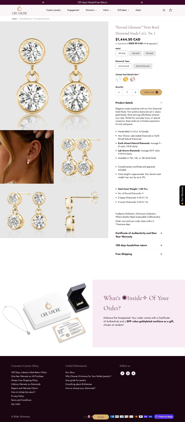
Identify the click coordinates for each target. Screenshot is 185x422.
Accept (101, 416)
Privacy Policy (17, 396)
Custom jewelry (53, 10)
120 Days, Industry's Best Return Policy (29, 372)
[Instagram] (128, 373)
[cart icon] (170, 10)
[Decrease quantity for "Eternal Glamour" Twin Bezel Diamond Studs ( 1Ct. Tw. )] (119, 92)
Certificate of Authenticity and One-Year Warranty (136, 234)
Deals (138, 10)
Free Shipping (124, 254)
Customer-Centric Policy (25, 365)
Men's (106, 10)
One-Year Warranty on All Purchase (27, 376)
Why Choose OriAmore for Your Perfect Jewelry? (88, 376)
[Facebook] (122, 373)
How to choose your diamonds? (80, 388)
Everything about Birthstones (78, 384)
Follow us (125, 365)
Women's (90, 10)
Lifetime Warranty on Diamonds (25, 384)
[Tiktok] (133, 373)
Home (14, 19)
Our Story (70, 372)
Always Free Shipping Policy (24, 380)
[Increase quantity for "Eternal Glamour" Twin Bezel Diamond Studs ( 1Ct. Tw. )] (135, 92)
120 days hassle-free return (131, 245)
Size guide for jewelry (75, 380)
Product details (124, 103)
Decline (87, 417)
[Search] (164, 10)
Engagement (73, 10)
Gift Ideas (122, 10)
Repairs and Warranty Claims (24, 388)
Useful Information (76, 365)
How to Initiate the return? (23, 392)
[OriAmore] (19, 10)
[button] (139, 43)
